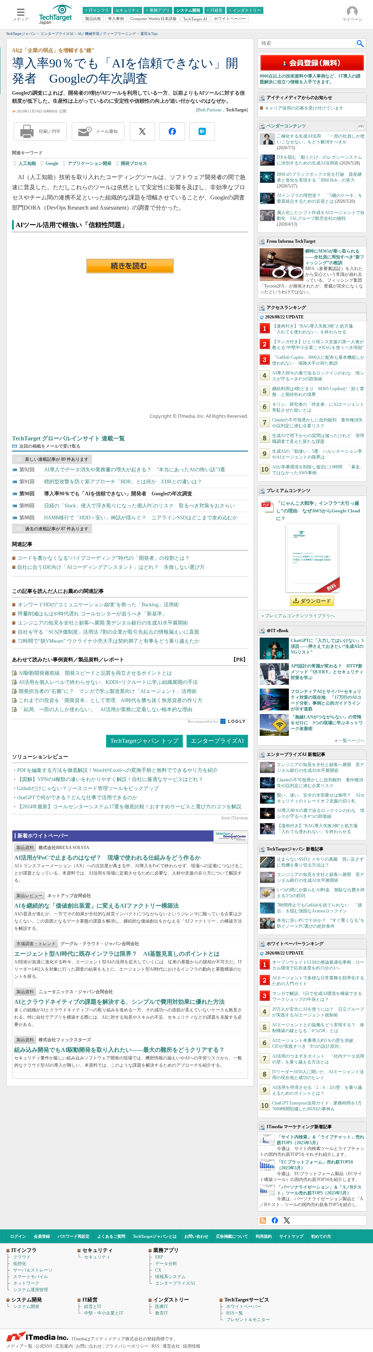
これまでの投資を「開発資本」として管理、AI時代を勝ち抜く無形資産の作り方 (111, 700)
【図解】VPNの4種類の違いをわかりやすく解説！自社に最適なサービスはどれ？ (110, 779)
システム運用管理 (30, 1289)
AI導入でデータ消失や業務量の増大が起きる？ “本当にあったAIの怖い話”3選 (134, 469)
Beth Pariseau (209, 109)
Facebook (275, 1220)
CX (158, 1270)
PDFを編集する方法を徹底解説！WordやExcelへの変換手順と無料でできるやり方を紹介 (117, 770)
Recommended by (203, 721)
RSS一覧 (234, 1313)
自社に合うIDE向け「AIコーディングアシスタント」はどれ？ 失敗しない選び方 (111, 567)
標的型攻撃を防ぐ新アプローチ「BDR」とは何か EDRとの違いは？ (123, 481)
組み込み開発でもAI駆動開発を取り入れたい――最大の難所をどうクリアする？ (119, 1050)
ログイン (18, 1236)
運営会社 (171, 1346)
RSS (263, 1220)
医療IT (161, 1306)
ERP (159, 1257)
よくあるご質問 (111, 1236)
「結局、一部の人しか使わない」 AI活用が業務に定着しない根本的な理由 (105, 709)
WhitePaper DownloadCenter (230, 837)
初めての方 (321, 1236)
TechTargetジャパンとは (155, 1236)
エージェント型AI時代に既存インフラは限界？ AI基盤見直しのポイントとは (117, 954)
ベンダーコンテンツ (286, 125)
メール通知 (107, 131)
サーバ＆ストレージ (32, 1270)
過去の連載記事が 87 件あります (57, 528)
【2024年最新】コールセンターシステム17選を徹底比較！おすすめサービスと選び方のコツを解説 (129, 806)
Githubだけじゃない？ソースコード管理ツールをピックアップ (88, 788)
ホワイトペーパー (243, 1306)
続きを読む (130, 266)
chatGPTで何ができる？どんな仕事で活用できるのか (77, 797)
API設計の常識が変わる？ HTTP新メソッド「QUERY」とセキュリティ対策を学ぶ (327, 671)
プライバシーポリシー (127, 1346)
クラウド (22, 1257)
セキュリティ (97, 1257)
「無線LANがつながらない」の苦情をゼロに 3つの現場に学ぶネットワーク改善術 (327, 722)
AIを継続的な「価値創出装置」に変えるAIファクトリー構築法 (96, 906)
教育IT (161, 1313)
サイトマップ (291, 1236)
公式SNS (43, 1346)
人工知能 (27, 163)
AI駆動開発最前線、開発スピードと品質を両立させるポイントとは (95, 673)
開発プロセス (134, 163)
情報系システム (170, 1276)
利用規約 (264, 1236)
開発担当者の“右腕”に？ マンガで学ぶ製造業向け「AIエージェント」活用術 (108, 691)
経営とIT (92, 1306)
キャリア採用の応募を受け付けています (304, 108)
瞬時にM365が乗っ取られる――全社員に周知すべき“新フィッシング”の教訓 (334, 257)
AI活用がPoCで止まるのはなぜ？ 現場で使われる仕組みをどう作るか (107, 858)
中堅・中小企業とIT (103, 1313)
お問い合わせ (196, 1236)
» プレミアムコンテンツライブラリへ (298, 615)
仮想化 (19, 1263)
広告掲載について (232, 1236)
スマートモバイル (30, 1276)
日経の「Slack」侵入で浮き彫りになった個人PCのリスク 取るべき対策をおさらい (139, 505)
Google (52, 163)
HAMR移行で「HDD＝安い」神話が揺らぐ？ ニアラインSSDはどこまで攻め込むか (140, 517)
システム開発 (26, 1306)
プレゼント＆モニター (248, 1319)
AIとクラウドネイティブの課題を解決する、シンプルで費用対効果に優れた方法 (119, 1002)
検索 (360, 43)
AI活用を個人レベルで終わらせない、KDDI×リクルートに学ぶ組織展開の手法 (108, 682)
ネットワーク (26, 1283)
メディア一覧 (19, 1346)
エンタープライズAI (217, 741)
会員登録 (42, 1236)
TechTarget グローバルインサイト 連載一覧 (68, 438)
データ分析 (166, 1263)
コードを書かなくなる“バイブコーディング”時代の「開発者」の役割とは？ (103, 558)
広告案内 (64, 1346)
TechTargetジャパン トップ (144, 741)
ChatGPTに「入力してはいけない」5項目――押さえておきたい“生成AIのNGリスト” (327, 646)
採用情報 (191, 1346)
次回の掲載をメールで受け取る (50, 446)
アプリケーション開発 (89, 163)
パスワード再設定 (74, 1236)
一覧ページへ (351, 740)
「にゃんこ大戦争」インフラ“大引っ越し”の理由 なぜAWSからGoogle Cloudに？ (318, 510)
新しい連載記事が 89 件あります (57, 459)
